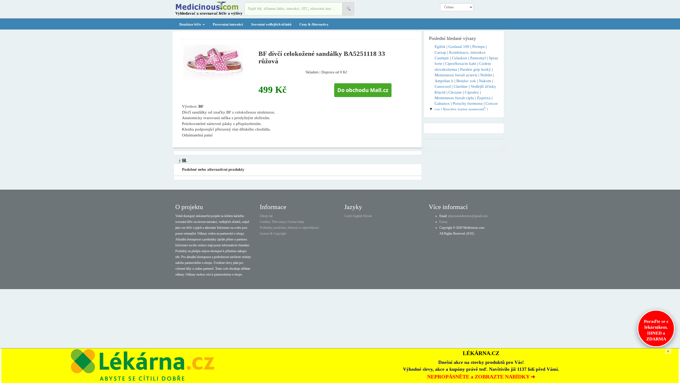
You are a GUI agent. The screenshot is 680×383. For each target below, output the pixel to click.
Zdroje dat (266, 216)
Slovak (367, 216)
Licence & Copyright (273, 233)
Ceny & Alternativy (314, 24)
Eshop (443, 222)
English (357, 216)
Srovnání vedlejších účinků (271, 24)
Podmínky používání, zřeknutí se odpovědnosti (289, 228)
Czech (348, 216)
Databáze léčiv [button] (190, 24)
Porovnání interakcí (228, 24)
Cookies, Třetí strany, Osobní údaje (282, 222)
